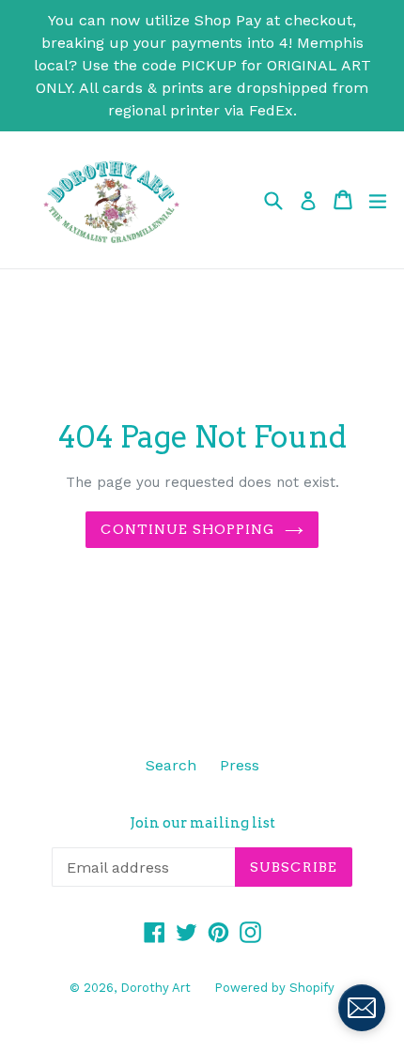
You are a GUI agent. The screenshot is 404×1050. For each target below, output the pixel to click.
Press (239, 765)
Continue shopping (187, 529)
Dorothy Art (155, 988)
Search (171, 765)
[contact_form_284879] (361, 1007)
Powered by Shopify (274, 988)
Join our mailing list (202, 822)
